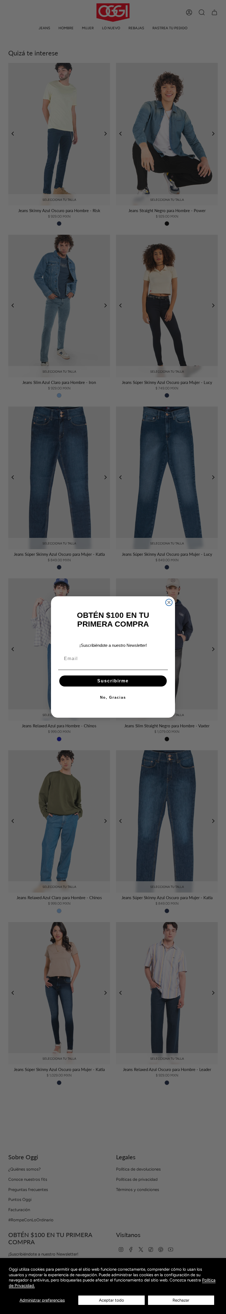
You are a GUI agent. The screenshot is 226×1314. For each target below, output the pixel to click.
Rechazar (181, 1300)
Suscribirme (113, 681)
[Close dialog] (169, 602)
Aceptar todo (111, 1300)
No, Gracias (113, 697)
